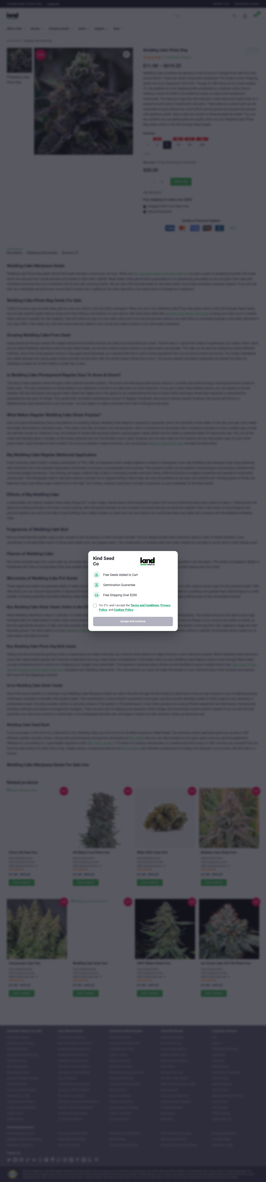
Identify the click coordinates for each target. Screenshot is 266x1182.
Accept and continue (133, 621)
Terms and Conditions (145, 605)
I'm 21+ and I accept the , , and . (135, 608)
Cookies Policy (123, 610)
